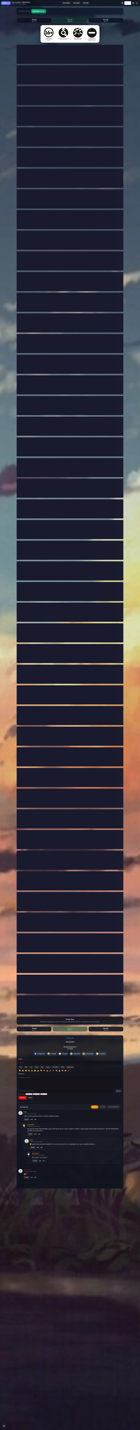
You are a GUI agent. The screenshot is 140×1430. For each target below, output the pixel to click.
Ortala (62, 1067)
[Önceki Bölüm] (122, 3)
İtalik (26, 1067)
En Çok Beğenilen (113, 1107)
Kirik (31, 1140)
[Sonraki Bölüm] (133, 3)
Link (31, 1067)
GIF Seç (118, 1091)
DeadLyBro (31, 1124)
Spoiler (48, 1067)
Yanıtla (26, 1119)
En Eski (103, 1107)
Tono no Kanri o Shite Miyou (21, 2)
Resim (36, 1067)
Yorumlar (85, 3)
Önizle (30, 1097)
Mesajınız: (21, 1073)
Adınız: (20, 1059)
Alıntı (42, 1067)
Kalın (21, 1067)
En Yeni (94, 1107)
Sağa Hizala (70, 1067)
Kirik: (25, 1112)
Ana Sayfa (76, 3)
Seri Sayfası (66, 3)
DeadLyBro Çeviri (38, 11)
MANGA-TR (6, 3)
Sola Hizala (55, 1067)
